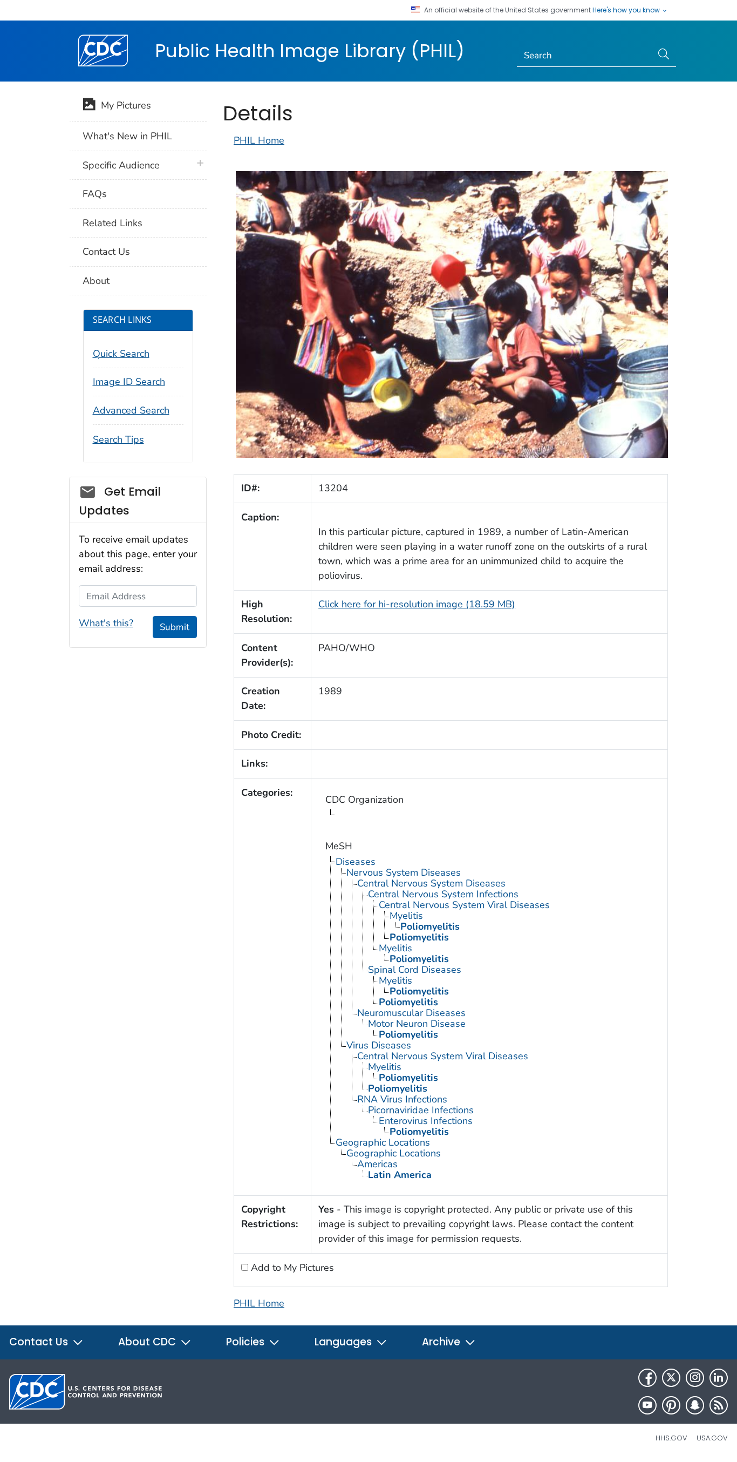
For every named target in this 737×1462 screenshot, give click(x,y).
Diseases (356, 861)
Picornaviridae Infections (421, 1110)
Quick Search (121, 353)
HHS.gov (671, 1438)
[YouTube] (647, 1405)
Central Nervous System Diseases (431, 883)
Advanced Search (131, 410)
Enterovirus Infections (426, 1120)
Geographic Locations (383, 1142)
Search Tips (118, 439)
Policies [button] (246, 1342)
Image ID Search (129, 381)
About (96, 280)
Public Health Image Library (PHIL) (310, 51)
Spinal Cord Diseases (414, 969)
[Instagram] (695, 1378)
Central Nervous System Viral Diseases (464, 904)
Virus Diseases (378, 1045)
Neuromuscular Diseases (411, 1012)
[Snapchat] (695, 1405)
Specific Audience (121, 165)
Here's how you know (626, 10)
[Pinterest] (671, 1405)
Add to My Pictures (291, 1267)
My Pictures (123, 105)
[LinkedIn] (718, 1378)
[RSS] (718, 1405)
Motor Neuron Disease (417, 1023)
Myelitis (406, 915)
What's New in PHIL (127, 136)
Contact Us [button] (40, 1342)
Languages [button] (344, 1342)
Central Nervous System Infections (443, 894)
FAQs (95, 193)
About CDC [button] (148, 1342)
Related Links (112, 222)
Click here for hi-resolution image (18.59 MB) (416, 604)
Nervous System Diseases (403, 872)
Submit (174, 627)
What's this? (106, 623)
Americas (377, 1164)
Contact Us (106, 251)
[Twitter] (671, 1378)
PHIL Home (259, 140)
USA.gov (712, 1438)
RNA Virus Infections (402, 1099)
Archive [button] (442, 1342)
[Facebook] (647, 1378)
